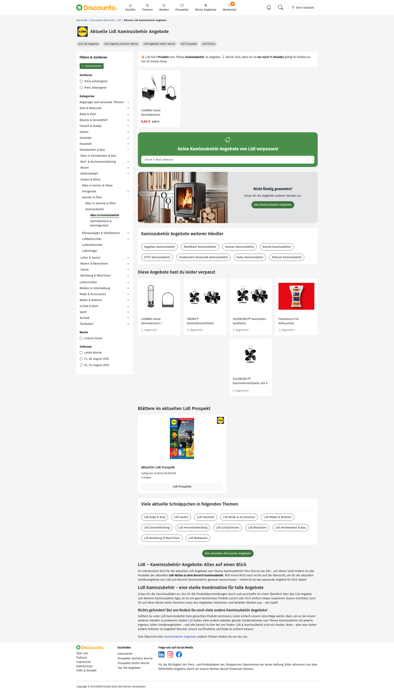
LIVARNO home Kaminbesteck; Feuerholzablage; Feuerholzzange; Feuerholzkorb (152, 113)
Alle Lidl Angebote (88, 43)
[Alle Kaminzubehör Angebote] (183, 197)
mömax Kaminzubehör (239, 247)
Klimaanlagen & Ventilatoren (101, 233)
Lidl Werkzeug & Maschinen (162, 538)
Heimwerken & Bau (92, 150)
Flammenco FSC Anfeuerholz (288, 321)
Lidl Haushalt (205, 517)
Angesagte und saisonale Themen (102, 102)
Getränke (86, 138)
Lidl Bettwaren (197, 538)
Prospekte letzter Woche (134, 663)
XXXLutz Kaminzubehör (287, 257)
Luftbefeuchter (92, 239)
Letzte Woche (92, 352)
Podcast (81, 657)
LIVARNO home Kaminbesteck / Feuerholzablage (152, 321)
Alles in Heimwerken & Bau (98, 156)
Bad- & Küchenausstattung (98, 161)
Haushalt (86, 144)
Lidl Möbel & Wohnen (278, 517)
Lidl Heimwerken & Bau (290, 527)
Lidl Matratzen (257, 527)
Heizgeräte (89, 191)
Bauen (84, 167)
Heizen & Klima (90, 179)
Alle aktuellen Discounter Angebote (228, 553)
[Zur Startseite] (99, 7)
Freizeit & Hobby (90, 126)
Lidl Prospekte (189, 43)
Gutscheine (125, 653)
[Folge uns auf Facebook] (179, 654)
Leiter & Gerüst (90, 257)
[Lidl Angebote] (82, 31)
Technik (84, 318)
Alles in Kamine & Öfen (100, 203)
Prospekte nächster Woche (135, 658)
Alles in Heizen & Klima (97, 185)
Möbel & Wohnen (91, 300)
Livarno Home (92, 338)
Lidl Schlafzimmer (227, 527)
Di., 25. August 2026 (96, 365)
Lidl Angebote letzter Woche (159, 43)
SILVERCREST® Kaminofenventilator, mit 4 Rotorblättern (250, 381)
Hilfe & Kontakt (86, 670)
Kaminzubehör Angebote (180, 636)
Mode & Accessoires (93, 294)
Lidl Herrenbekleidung (192, 527)
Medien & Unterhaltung (95, 288)
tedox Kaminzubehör (249, 257)
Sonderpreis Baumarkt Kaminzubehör (203, 257)
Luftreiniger (89, 251)
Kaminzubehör (93, 66)
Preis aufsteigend (95, 81)
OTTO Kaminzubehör (157, 257)
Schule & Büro (89, 306)
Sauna (84, 269)
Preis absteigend (95, 87)
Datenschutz (84, 666)
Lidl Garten (181, 517)
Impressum (83, 662)
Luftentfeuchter (92, 245)
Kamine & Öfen (92, 197)
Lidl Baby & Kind (154, 517)
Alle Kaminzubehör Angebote (273, 205)
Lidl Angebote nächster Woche (121, 43)
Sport (83, 312)
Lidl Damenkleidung (157, 527)
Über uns (82, 653)
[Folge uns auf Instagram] (170, 654)
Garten (84, 132)
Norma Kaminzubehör (277, 247)
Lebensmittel (88, 282)
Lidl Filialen (208, 43)
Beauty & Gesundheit (94, 120)
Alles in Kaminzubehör (104, 215)
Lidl (190, 620)
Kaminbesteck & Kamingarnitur (101, 223)
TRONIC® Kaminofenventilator (200, 321)
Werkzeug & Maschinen (95, 275)
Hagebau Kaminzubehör (159, 247)
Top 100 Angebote (129, 668)
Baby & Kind (88, 114)
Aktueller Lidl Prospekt (158, 467)
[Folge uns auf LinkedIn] (161, 654)
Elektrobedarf (89, 173)
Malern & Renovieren (94, 263)
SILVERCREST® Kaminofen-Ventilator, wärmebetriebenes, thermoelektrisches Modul (250, 321)
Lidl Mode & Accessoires (239, 517)
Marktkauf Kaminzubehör (200, 247)
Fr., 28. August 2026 (96, 359)
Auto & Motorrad (90, 108)
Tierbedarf (86, 324)
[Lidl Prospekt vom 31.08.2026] (182, 438)
